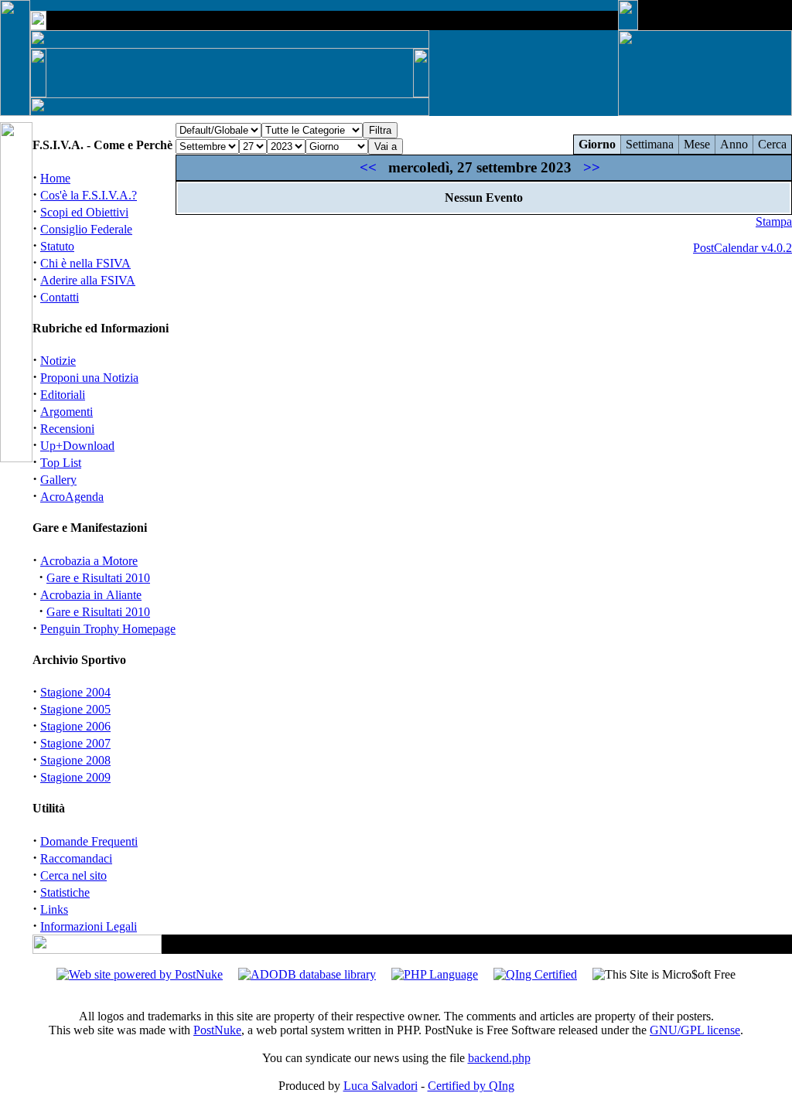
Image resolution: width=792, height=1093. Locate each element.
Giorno (597, 144)
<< (368, 167)
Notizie (58, 360)
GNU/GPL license (695, 1030)
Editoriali (62, 394)
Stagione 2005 (75, 709)
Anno (734, 144)
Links (54, 909)
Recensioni (67, 428)
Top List (60, 462)
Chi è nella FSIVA (85, 263)
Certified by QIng (471, 1085)
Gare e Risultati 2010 (98, 577)
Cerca (772, 144)
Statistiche (65, 892)
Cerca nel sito (73, 875)
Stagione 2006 (75, 726)
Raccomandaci (76, 858)
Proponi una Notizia (89, 377)
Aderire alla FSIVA (87, 280)
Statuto (57, 246)
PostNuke (217, 1030)
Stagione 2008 (75, 760)
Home (55, 178)
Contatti (59, 297)
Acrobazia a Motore (89, 560)
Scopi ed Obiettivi (84, 212)
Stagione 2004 (75, 692)
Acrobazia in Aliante (91, 594)
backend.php (499, 1057)
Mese (697, 144)
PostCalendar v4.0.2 (742, 247)
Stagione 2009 (75, 777)
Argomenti (66, 411)
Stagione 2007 (75, 743)
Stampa (774, 221)
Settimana (650, 144)
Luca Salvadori (380, 1085)
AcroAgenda (72, 496)
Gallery (58, 479)
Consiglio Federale (86, 229)
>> (591, 167)
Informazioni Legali (88, 926)
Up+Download (77, 445)
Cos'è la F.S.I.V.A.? (88, 195)
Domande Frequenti (89, 841)
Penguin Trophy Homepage (108, 628)
